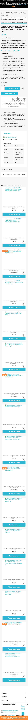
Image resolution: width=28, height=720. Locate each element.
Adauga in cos (12, 88)
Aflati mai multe (22, 4)
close (13, 6)
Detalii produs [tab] (7, 133)
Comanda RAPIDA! (9, 93)
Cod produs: (6, 139)
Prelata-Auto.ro (12, 715)
